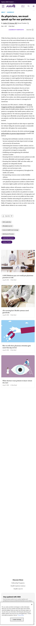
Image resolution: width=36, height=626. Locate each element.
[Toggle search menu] (28, 6)
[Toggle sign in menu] (34, 6)
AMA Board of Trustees (8, 234)
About (3, 12)
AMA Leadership (7, 222)
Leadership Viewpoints (16, 29)
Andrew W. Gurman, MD (10, 23)
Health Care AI (18, 589)
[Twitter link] (28, 23)
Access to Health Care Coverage (10, 230)
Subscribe (28, 29)
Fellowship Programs (18, 583)
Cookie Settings (17, 619)
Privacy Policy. (21, 615)
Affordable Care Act (7, 226)
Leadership (10, 12)
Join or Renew (23, 6)
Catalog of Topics (7, 242)
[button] (18, 2)
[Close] (32, 604)
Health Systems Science (18, 586)
